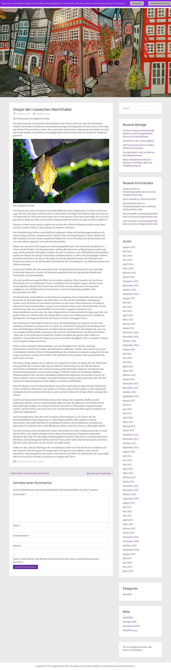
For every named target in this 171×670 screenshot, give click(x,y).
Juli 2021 (127, 507)
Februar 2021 (129, 528)
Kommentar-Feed (131, 626)
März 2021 (128, 524)
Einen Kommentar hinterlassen (29, 461)
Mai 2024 (127, 362)
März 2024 (128, 370)
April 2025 (128, 315)
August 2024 (129, 349)
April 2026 (128, 264)
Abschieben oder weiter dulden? (138, 141)
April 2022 (128, 469)
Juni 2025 (127, 307)
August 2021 (129, 503)
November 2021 (130, 490)
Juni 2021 (127, 511)
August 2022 (129, 451)
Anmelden (128, 617)
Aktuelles (127, 594)
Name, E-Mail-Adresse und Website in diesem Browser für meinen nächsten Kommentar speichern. (56, 560)
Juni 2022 (127, 460)
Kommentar (20, 494)
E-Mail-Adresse (21, 535)
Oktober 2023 (129, 392)
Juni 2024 (127, 358)
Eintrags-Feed (129, 621)
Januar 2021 (128, 532)
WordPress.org (130, 630)
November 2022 (131, 439)
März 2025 (128, 319)
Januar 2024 (128, 379)
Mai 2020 (127, 567)
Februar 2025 (129, 324)
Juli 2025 (127, 302)
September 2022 (131, 447)
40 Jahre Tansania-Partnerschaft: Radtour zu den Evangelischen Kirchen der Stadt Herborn (139, 133)
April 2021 (128, 520)
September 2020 (131, 550)
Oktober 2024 (129, 341)
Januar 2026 (129, 277)
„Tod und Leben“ (148, 199)
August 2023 (129, 400)
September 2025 (131, 294)
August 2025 (129, 298)
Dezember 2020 (131, 537)
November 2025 (131, 285)
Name (17, 525)
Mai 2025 (127, 311)
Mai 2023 (127, 413)
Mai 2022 (127, 464)
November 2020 (131, 541)
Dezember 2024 (130, 332)
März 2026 (128, 268)
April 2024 (128, 366)
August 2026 (129, 247)
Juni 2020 (127, 562)
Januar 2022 (129, 481)
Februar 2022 (129, 477)
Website (17, 546)
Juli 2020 (127, 558)
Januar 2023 (128, 430)
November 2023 (130, 388)
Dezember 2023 (130, 383)
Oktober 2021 (129, 494)
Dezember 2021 (130, 486)
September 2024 (131, 345)
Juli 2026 (127, 251)
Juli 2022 (127, 456)
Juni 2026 (127, 255)
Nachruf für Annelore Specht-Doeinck (29, 473)
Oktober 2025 (129, 289)
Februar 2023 (129, 426)
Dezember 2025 (130, 281)
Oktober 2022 (129, 443)
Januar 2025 (128, 328)
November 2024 (131, 336)
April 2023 (128, 417)
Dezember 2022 (131, 434)
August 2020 (129, 554)
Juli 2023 (127, 405)
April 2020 (128, 571)
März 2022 (128, 473)
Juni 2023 (127, 409)
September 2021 (131, 498)
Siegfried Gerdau (42, 114)
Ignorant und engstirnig (100, 473)
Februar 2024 (129, 375)
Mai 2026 (127, 260)
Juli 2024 (127, 353)
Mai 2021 (127, 515)
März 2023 (128, 422)
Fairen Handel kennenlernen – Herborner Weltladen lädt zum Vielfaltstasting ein (138, 162)
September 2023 (131, 396)
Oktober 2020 (129, 545)
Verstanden (137, 3)
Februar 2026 (129, 272)
